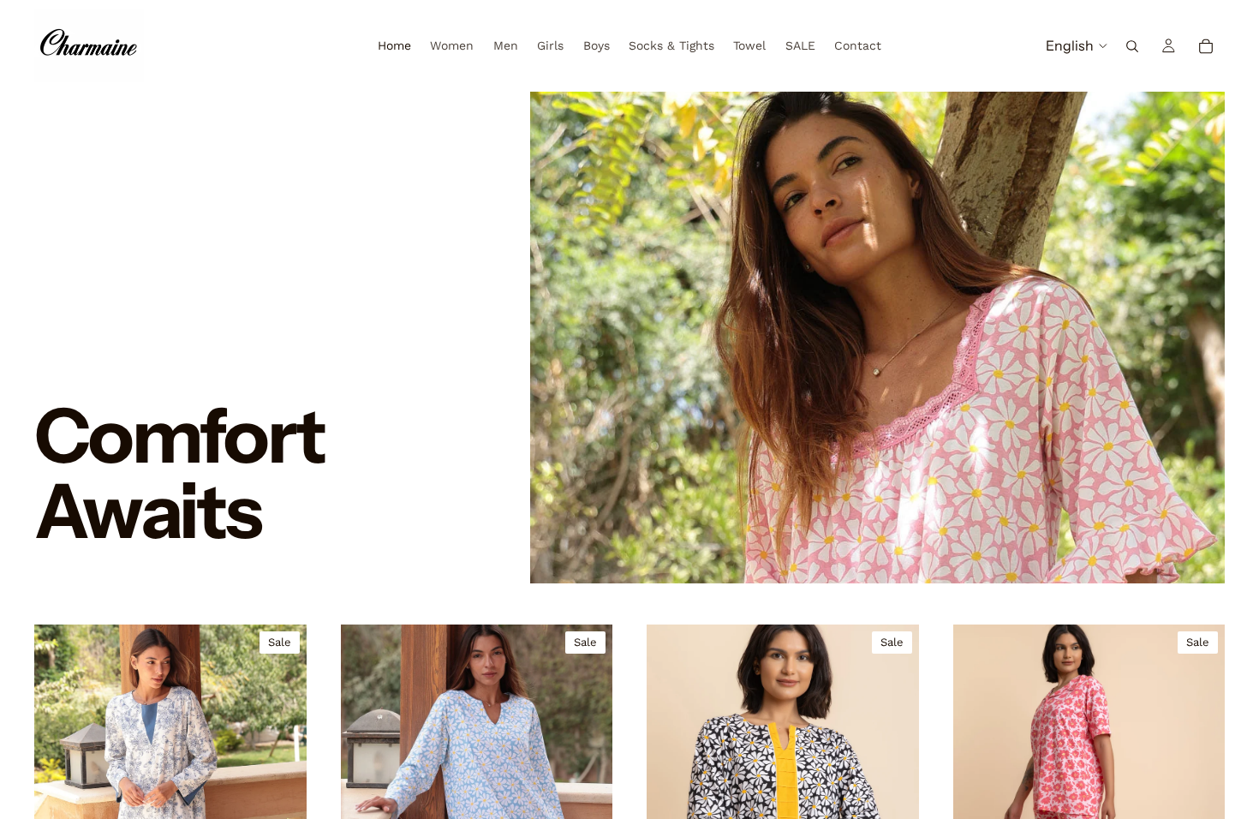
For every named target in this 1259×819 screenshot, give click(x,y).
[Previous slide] (60, 761)
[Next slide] (281, 761)
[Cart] (1206, 46)
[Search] (1132, 46)
